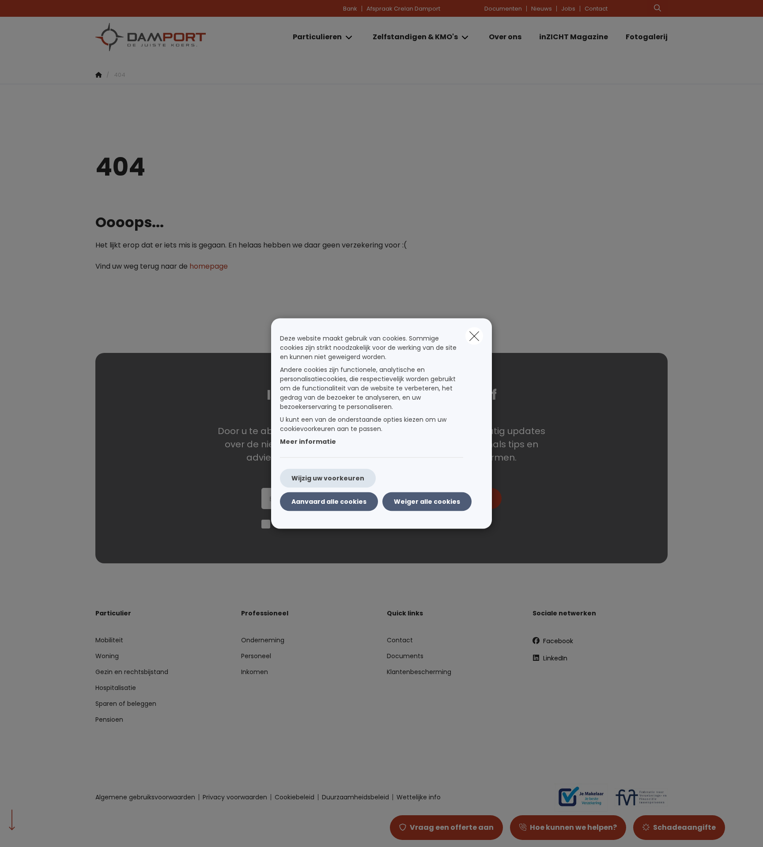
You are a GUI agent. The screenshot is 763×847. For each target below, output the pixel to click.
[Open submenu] (349, 37)
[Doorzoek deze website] (657, 8)
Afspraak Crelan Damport (403, 8)
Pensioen (109, 719)
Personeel (256, 656)
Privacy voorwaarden (235, 797)
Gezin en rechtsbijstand (131, 671)
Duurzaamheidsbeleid (355, 797)
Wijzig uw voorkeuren (327, 478)
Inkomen (254, 671)
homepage (208, 266)
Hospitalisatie (115, 687)
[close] (474, 336)
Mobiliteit (109, 640)
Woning (107, 656)
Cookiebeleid (294, 797)
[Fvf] (638, 797)
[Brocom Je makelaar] (578, 797)
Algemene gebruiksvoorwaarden (145, 797)
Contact (596, 8)
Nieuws (541, 8)
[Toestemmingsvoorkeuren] (35, 830)
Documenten (503, 8)
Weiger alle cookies (427, 501)
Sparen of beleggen (125, 703)
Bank (350, 8)
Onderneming (262, 640)
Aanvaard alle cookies (328, 501)
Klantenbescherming (419, 671)
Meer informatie (308, 441)
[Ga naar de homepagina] (183, 37)
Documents (405, 656)
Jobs (568, 8)
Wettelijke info (419, 797)
